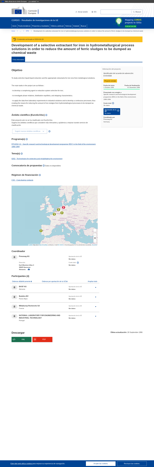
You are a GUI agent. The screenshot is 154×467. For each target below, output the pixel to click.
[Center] (94, 238)
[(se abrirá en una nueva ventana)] (28, 10)
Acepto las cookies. (101, 463)
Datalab (76, 26)
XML (23, 339)
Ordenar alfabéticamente (21, 281)
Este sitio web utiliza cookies (21, 463)
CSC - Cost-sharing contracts (22, 180)
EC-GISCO (61, 245)
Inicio (14, 26)
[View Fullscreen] (94, 230)
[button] (94, 12)
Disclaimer (94, 245)
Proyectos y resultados (40, 26)
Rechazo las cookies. (132, 463)
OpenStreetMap (43, 245)
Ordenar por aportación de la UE (54, 281)
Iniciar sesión (83, 12)
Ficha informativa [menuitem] (18, 59)
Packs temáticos (24, 26)
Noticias (68, 26)
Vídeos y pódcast (57, 26)
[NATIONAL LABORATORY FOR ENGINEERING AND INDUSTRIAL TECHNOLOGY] (41, 230)
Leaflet (30, 245)
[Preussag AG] (63, 207)
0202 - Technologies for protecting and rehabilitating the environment (37, 159)
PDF (44, 339)
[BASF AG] (62, 212)
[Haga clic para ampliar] (96, 287)
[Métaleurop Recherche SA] (54, 214)
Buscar (83, 26)
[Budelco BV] (58, 209)
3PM (27, 31)
